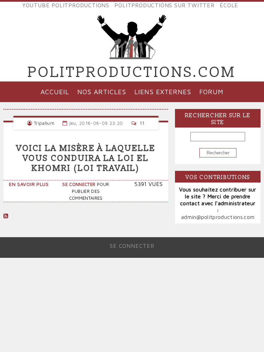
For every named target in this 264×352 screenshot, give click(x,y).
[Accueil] (132, 53)
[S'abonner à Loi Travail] (5, 216)
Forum (211, 92)
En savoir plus (29, 184)
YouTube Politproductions (65, 5)
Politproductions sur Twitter (164, 5)
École (229, 5)
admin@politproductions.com (217, 217)
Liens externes (162, 92)
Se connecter (78, 184)
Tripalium (44, 123)
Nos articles (101, 92)
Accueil (55, 92)
